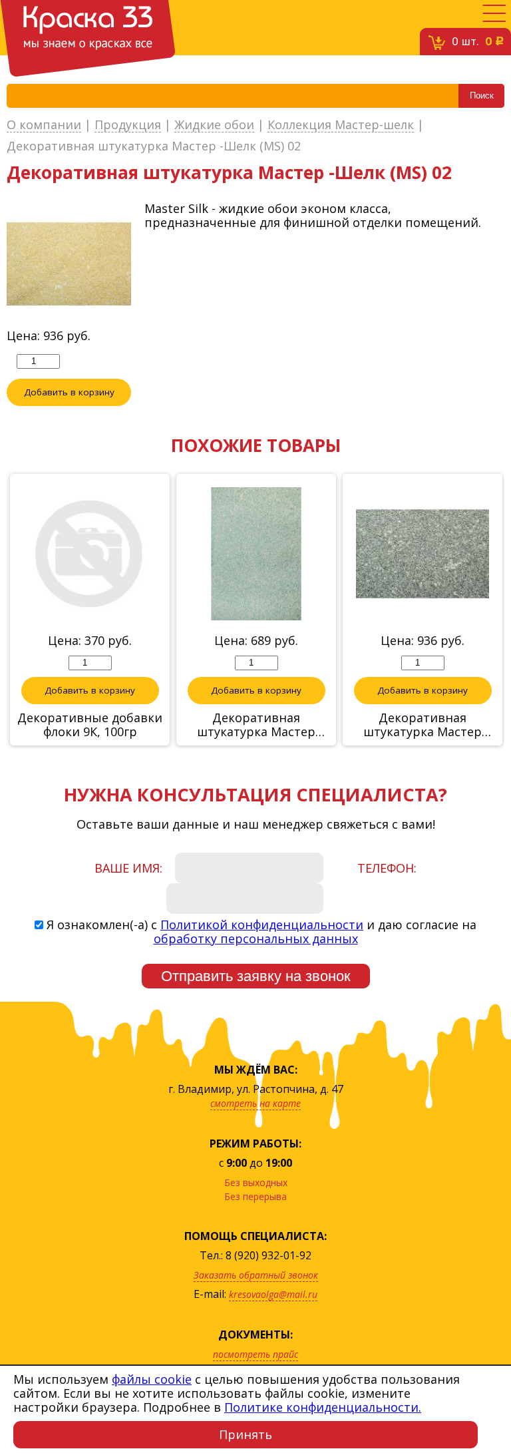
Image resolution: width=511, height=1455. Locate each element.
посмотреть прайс (255, 1354)
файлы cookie (152, 1379)
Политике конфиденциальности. (322, 1407)
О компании (44, 125)
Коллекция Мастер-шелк (340, 125)
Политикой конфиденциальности (261, 925)
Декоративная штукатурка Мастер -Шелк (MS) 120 (256, 725)
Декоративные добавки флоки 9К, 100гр (89, 725)
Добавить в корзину (69, 392)
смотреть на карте (255, 1103)
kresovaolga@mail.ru (273, 1294)
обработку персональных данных (256, 938)
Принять (245, 1434)
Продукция (127, 125)
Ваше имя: (128, 868)
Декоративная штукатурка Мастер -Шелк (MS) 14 (422, 725)
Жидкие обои (214, 125)
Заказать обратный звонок (256, 1275)
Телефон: (387, 868)
